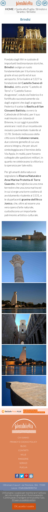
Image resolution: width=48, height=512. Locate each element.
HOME (9, 9)
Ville (23, 454)
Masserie (23, 458)
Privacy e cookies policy (23, 500)
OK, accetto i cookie (24, 506)
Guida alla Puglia (25, 9)
